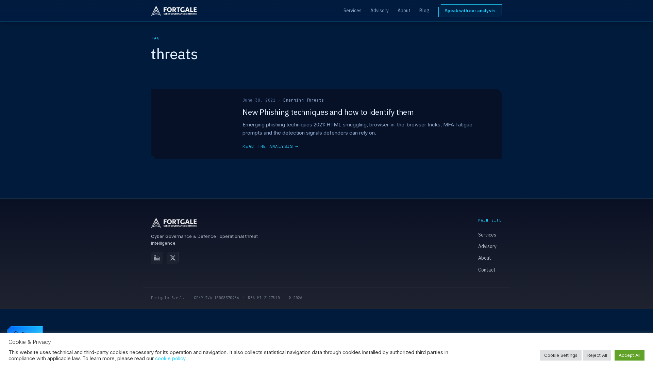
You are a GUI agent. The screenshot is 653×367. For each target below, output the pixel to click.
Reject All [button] (597, 355)
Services (353, 10)
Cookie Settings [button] (560, 355)
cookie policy (170, 358)
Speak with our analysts (470, 11)
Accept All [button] (629, 355)
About (404, 10)
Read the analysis (270, 146)
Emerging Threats (303, 100)
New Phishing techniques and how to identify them (328, 112)
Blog (424, 10)
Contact (487, 270)
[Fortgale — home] (174, 11)
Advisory (379, 10)
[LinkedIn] (157, 258)
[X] (173, 258)
